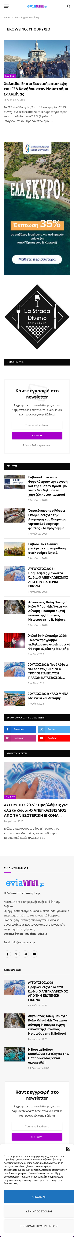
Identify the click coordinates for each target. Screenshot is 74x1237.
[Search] (68, 6)
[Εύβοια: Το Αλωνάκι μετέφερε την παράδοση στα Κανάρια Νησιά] (14, 549)
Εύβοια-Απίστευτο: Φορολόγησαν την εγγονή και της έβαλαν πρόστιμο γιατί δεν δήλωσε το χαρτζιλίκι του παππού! (48, 485)
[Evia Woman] (37, 6)
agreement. (37, 445)
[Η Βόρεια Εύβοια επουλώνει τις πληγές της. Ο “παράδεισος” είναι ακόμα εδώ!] (14, 1054)
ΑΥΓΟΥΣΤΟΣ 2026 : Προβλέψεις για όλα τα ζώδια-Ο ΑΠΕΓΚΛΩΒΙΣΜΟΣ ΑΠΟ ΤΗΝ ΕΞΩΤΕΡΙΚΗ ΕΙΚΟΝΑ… (48, 577)
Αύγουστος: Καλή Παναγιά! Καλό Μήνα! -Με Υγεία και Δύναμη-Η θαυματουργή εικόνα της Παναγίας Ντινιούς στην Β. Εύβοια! (48, 610)
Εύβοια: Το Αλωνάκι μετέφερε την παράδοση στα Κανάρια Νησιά (47, 548)
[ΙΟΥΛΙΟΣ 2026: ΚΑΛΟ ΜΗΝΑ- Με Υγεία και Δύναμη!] (14, 698)
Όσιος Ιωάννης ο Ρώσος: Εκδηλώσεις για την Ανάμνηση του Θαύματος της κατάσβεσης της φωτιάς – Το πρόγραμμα (47, 519)
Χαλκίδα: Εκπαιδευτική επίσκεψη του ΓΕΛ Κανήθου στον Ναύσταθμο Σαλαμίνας (36, 88)
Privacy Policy (30, 445)
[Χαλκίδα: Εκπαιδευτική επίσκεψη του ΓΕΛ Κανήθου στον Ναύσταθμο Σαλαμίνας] (37, 59)
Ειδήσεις (10, 75)
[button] (68, 1149)
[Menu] (6, 6)
